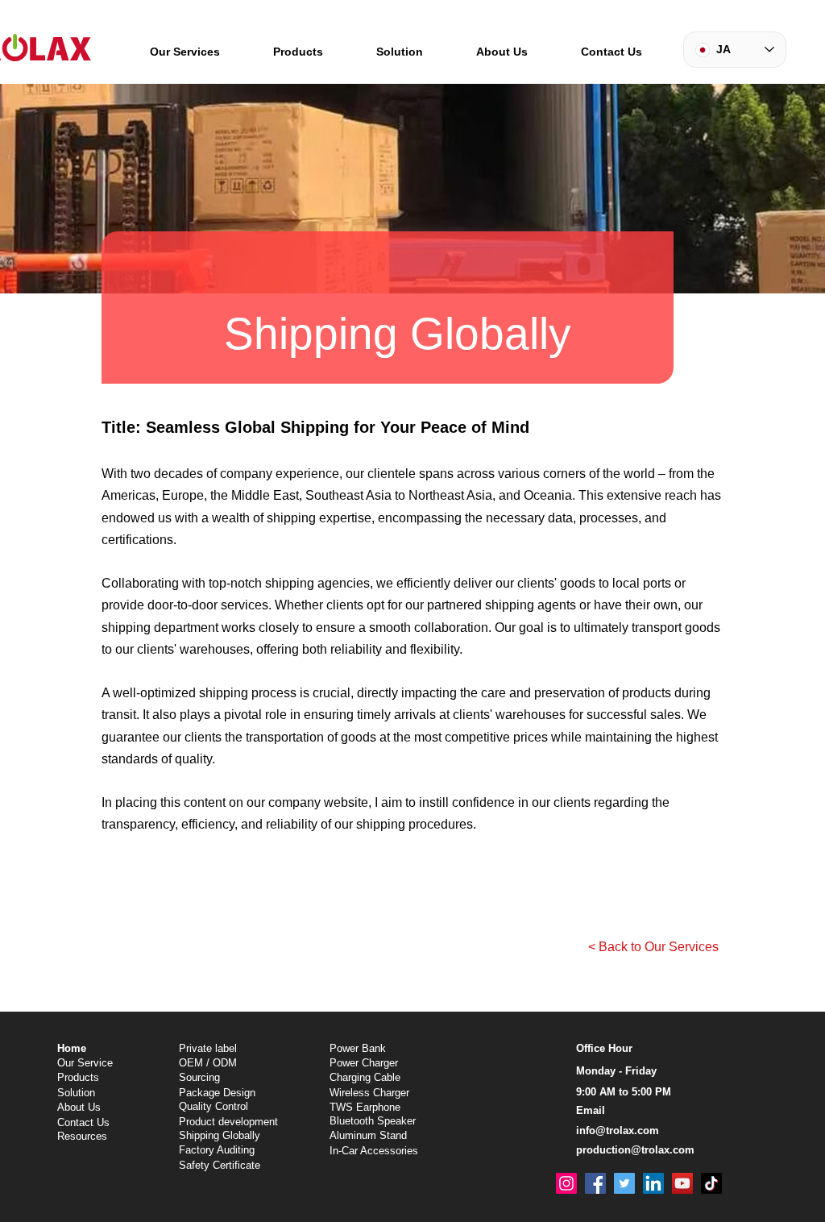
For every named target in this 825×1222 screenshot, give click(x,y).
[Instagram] (566, 1183)
